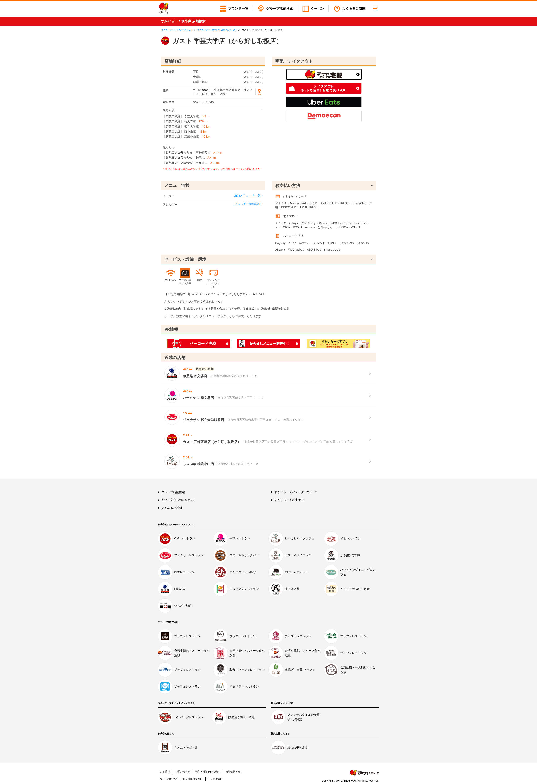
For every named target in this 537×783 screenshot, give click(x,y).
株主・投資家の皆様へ (207, 771)
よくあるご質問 (354, 8)
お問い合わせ (182, 771)
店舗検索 (279, 8)
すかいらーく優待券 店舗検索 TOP (216, 29)
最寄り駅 (169, 110)
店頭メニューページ (247, 195)
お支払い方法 (287, 185)
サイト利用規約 (168, 779)
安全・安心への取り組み (177, 500)
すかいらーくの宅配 (288, 500)
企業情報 (165, 771)
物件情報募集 (232, 771)
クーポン (317, 8)
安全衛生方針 (215, 779)
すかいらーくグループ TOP (176, 29)
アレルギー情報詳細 (248, 204)
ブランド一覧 (238, 8)
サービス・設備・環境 (185, 259)
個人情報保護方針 (192, 779)
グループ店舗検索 (173, 492)
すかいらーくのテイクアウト (294, 492)
